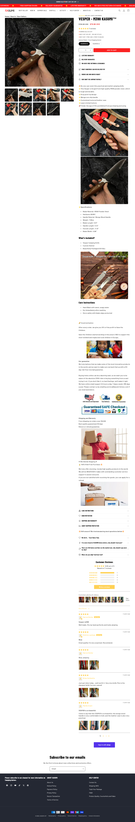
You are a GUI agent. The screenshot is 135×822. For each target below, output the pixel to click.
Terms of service (72, 815)
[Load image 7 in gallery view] (11, 109)
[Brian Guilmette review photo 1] (83, 692)
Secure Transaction (53, 796)
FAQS (91, 793)
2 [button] (103, 736)
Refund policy (52, 815)
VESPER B (84, 44)
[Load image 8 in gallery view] (25, 109)
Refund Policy (51, 786)
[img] (83, 614)
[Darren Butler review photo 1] (83, 665)
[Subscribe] (83, 768)
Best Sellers (21, 16)
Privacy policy (62, 815)
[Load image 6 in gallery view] (67, 95)
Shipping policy (82, 815)
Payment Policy (52, 789)
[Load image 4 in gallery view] (39, 95)
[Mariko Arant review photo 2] (94, 725)
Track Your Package (95, 789)
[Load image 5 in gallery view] (53, 95)
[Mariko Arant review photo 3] (105, 725)
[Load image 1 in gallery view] (11, 95)
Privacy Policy (51, 793)
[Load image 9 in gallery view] (39, 109)
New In (13, 16)
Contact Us (92, 782)
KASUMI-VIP (43, 816)
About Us (50, 782)
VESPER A (97, 44)
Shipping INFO (94, 786)
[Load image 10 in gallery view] (53, 109)
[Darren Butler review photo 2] (94, 665)
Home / (8, 16)
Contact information (94, 815)
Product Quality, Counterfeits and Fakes (102, 796)
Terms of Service (52, 800)
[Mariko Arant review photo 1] (83, 725)
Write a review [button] (104, 587)
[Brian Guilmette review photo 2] (94, 692)
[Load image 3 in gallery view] (25, 95)
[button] (53, 10)
